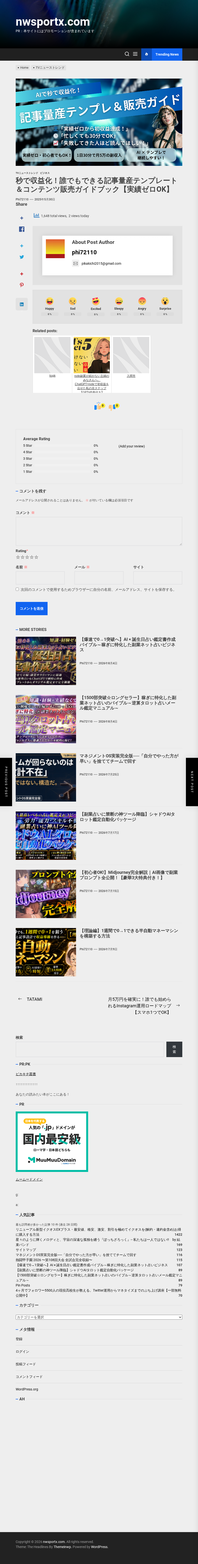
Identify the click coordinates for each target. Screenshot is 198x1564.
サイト (138, 567)
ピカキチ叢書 (26, 1074)
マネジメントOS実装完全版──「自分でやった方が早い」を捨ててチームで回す (129, 758)
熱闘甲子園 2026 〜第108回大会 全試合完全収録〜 (54, 1260)
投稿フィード (26, 1364)
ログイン (22, 1351)
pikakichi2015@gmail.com (101, 263)
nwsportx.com (53, 22)
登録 (19, 1339)
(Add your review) (132, 446)
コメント (25, 513)
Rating (22, 551)
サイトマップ (26, 1250)
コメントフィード (29, 1377)
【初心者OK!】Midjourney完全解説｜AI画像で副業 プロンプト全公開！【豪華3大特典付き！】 (129, 875)
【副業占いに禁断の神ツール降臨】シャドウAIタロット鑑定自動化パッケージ (127, 816)
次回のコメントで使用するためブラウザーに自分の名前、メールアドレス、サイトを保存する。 (99, 589)
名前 (22, 567)
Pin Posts (23, 1285)
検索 (19, 1037)
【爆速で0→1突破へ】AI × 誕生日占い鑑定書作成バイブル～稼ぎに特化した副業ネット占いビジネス (128, 644)
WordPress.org (27, 1389)
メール (82, 567)
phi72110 (22, 199)
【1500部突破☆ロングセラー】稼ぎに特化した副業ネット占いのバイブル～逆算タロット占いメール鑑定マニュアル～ (128, 702)
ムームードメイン (29, 1179)
